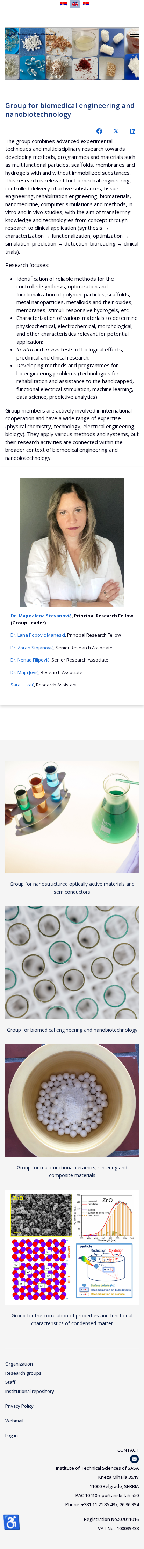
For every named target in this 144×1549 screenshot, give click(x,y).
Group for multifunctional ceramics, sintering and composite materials (72, 1171)
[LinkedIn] (133, 131)
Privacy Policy (19, 1406)
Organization (19, 1364)
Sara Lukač (22, 685)
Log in (11, 1435)
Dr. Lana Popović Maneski (37, 635)
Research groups (23, 1373)
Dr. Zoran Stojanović (31, 647)
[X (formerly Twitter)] (116, 131)
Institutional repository (29, 1391)
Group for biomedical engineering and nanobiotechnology (72, 1029)
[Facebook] (99, 131)
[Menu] (134, 34)
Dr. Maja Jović (24, 672)
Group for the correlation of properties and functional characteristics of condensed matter (72, 1319)
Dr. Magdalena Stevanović (41, 615)
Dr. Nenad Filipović (29, 660)
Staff (10, 1382)
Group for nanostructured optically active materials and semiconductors (72, 887)
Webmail (14, 1420)
